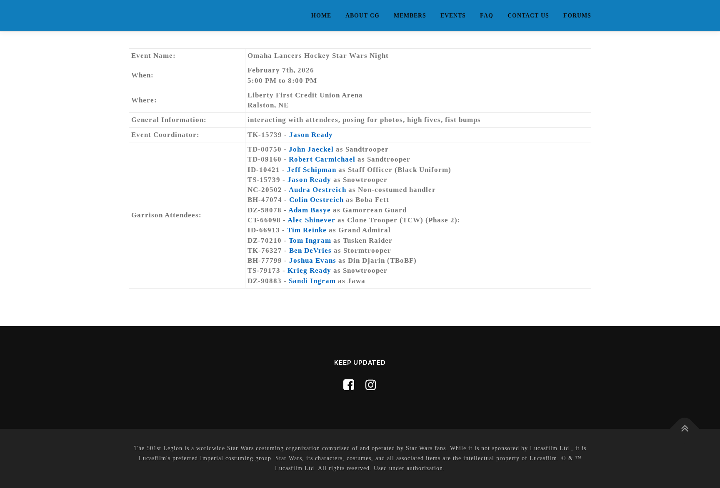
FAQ (486, 15)
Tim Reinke (307, 230)
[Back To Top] (685, 429)
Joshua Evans (312, 260)
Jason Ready (311, 135)
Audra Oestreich (317, 190)
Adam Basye (309, 210)
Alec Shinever (311, 220)
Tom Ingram (310, 240)
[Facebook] (349, 385)
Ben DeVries (310, 250)
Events (453, 15)
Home (321, 15)
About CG (362, 15)
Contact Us (528, 15)
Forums (577, 15)
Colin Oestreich (316, 200)
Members (410, 15)
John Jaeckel (311, 149)
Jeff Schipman (311, 170)
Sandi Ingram (312, 281)
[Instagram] (371, 385)
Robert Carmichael (322, 159)
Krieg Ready (309, 270)
